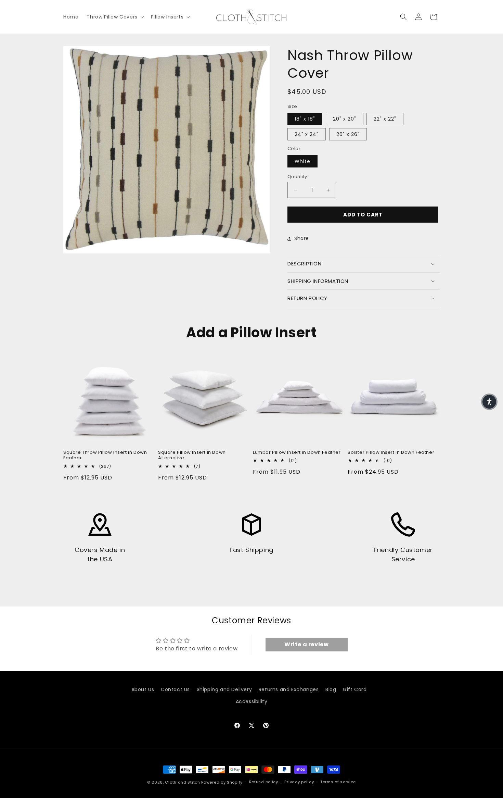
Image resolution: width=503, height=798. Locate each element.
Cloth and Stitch (182, 782)
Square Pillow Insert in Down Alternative (192, 455)
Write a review (306, 644)
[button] (114, 17)
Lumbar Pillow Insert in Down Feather (297, 453)
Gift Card (354, 689)
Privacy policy (299, 782)
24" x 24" (307, 134)
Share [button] (301, 238)
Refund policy (263, 782)
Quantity (297, 176)
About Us (142, 689)
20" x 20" (344, 118)
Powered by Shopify (222, 782)
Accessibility (252, 701)
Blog (330, 689)
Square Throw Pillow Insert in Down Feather (105, 455)
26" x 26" (348, 134)
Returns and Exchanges (289, 689)
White (302, 161)
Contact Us (175, 689)
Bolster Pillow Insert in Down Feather (391, 453)
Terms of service (338, 782)
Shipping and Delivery (224, 689)
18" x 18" (305, 118)
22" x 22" (385, 118)
